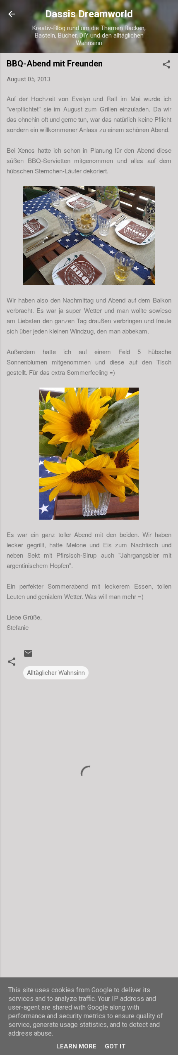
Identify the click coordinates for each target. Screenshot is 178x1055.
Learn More (76, 1046)
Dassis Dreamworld (89, 14)
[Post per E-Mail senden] (28, 656)
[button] (166, 65)
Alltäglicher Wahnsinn (56, 673)
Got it (115, 1046)
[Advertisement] (89, 934)
